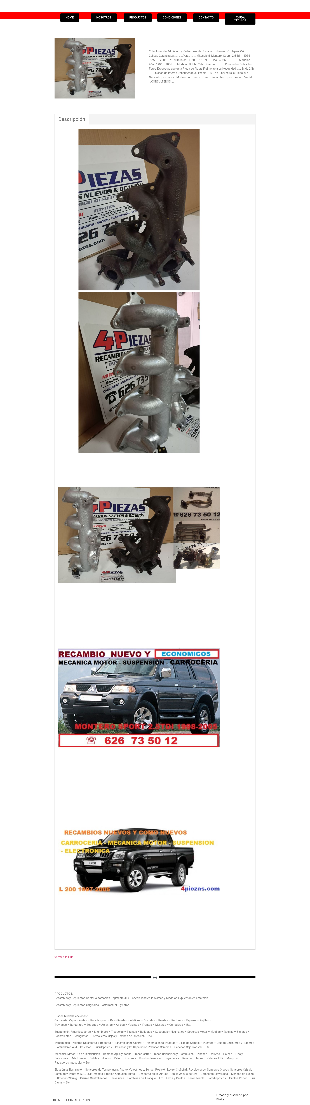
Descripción (71, 119)
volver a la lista (64, 957)
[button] (69, 17)
